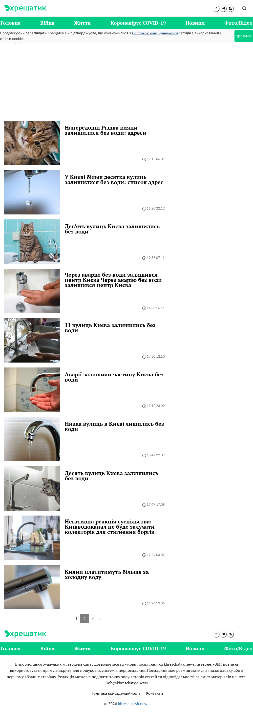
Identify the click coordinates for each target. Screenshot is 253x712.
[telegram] (223, 8)
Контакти (154, 693)
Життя (82, 22)
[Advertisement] (126, 83)
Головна (10, 22)
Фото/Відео (238, 22)
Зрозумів (244, 36)
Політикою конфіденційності (155, 33)
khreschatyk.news (133, 704)
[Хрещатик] (25, 8)
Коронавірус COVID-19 (138, 22)
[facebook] (216, 8)
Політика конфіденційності (115, 693)
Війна (47, 22)
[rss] (230, 8)
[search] (244, 8)
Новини (195, 22)
